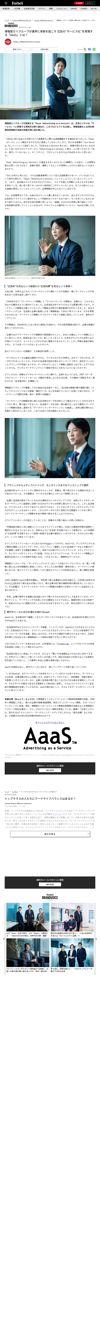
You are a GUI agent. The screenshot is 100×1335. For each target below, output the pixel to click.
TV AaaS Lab (63, 643)
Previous (4, 939)
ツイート (57, 814)
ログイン (90, 3)
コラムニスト (61, 8)
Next (96, 939)
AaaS (48, 543)
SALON (94, 8)
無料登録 (50, 770)
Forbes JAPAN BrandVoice (21, 20)
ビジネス (15, 792)
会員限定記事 (29, 8)
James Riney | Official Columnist (18, 804)
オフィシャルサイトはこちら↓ (50, 722)
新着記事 (6, 8)
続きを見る (50, 833)
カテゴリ (42, 8)
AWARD (74, 8)
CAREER (83, 8)
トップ (7, 20)
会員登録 (79, 3)
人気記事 (17, 8)
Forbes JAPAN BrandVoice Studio (26, 42)
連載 (51, 8)
